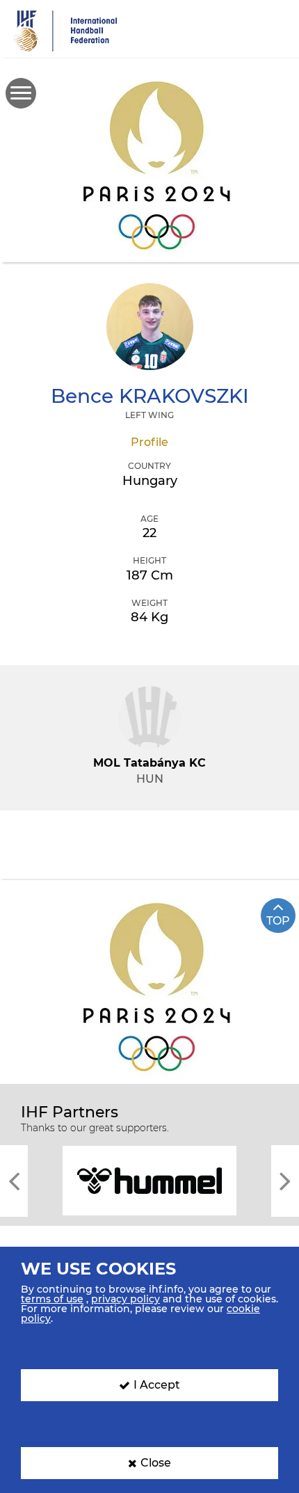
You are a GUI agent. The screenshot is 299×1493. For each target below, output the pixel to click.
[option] (149, 1179)
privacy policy (125, 1299)
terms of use (52, 1299)
